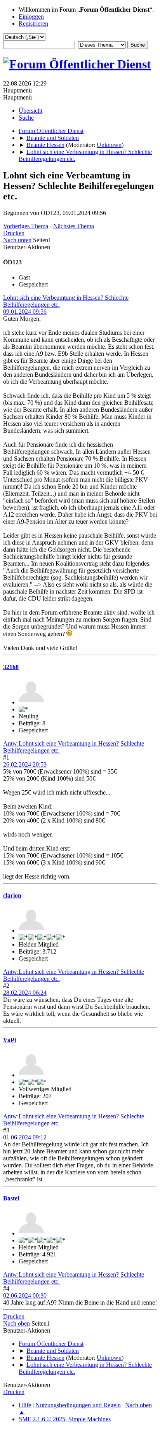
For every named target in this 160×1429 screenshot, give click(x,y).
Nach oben (16, 1323)
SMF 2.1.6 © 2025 (42, 1419)
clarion (12, 895)
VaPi (9, 1040)
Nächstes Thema (73, 226)
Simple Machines (89, 1419)
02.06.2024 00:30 (25, 1295)
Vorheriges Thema (25, 226)
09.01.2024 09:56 (25, 311)
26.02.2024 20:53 (25, 764)
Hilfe (25, 1405)
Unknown (109, 145)
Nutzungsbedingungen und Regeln (78, 1405)
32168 (11, 667)
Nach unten (17, 240)
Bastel (11, 1198)
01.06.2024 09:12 (25, 1137)
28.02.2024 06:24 (25, 992)
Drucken (13, 233)
